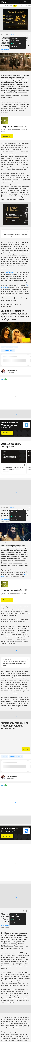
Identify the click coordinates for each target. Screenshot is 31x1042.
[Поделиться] (26, 34)
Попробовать (14, 46)
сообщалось (9, 272)
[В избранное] (29, 34)
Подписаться (7, 136)
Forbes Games (10, 5)
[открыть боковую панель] (25, 2)
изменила (10, 298)
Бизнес (4, 868)
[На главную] (4, 2)
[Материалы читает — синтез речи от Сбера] (23, 34)
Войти (20, 2)
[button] (29, 2)
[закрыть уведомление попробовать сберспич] (23, 39)
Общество (5, 465)
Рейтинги (21, 5)
